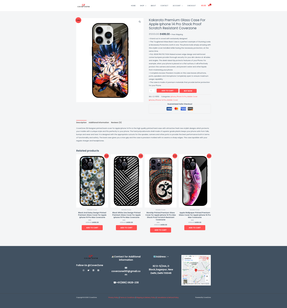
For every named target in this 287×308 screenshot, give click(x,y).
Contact (164, 5)
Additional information (99, 122)
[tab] (81, 122)
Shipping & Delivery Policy (145, 297)
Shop (142, 5)
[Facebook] (98, 270)
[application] (145, 5)
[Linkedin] (93, 270)
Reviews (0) (116, 122)
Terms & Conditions (127, 297)
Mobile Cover (192, 97)
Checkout (191, 5)
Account (177, 5)
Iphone (173, 97)
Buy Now (188, 91)
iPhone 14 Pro (182, 97)
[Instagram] (83, 270)
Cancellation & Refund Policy (168, 297)
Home (133, 5)
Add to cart (168, 90)
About (153, 5)
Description (81, 122)
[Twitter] (88, 270)
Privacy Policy (113, 297)
